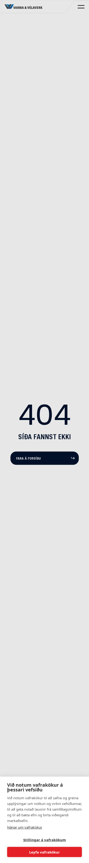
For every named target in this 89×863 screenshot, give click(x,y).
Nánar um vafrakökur (24, 827)
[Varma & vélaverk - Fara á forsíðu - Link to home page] (23, 6)
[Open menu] (81, 6)
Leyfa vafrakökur (44, 852)
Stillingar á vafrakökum (44, 839)
